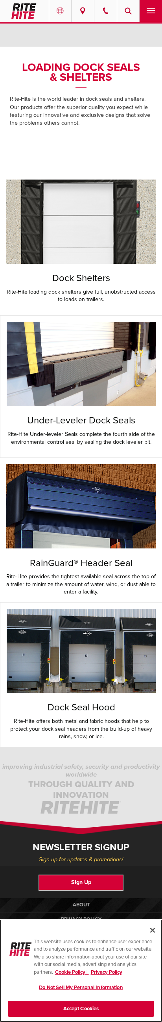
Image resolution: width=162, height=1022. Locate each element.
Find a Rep (83, 11)
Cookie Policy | (72, 972)
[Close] (152, 930)
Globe (60, 11)
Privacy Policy (106, 972)
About (81, 905)
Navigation (151, 11)
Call (105, 11)
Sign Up (81, 882)
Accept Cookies (81, 1009)
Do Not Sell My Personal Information (81, 987)
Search (128, 11)
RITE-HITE (24, 11)
